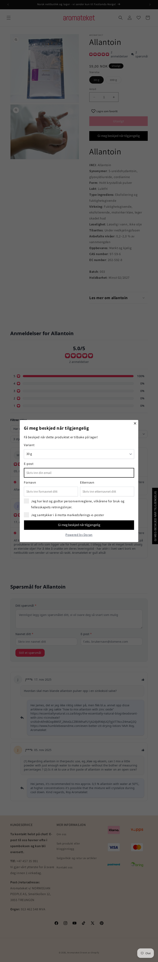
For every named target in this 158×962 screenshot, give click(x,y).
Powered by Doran (79, 535)
